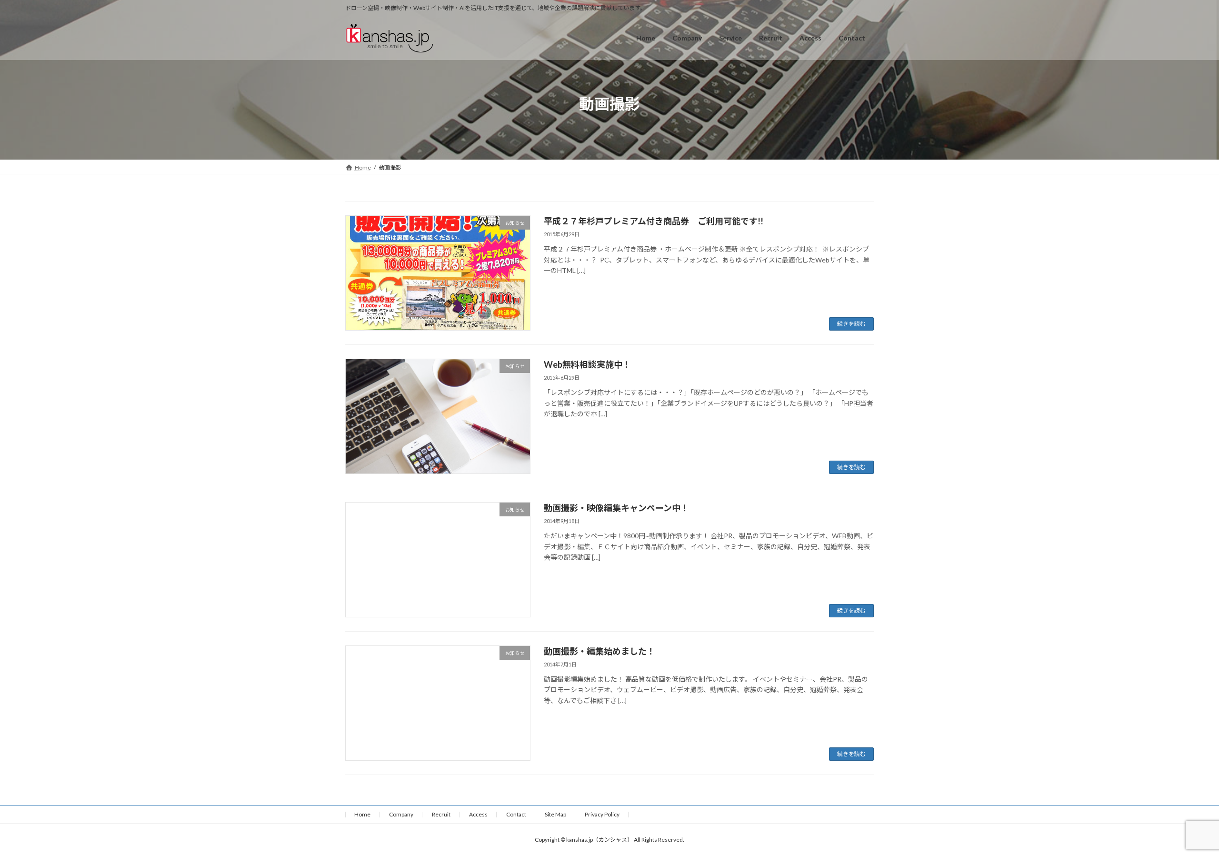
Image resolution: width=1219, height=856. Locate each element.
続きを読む (851, 323)
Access (478, 814)
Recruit (441, 814)
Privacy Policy (602, 814)
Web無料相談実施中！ (587, 364)
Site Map (555, 814)
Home (362, 814)
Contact (516, 814)
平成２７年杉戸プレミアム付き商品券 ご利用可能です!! (653, 221)
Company (401, 814)
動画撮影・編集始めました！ (599, 651)
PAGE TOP (1183, 821)
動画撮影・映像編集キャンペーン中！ (616, 508)
